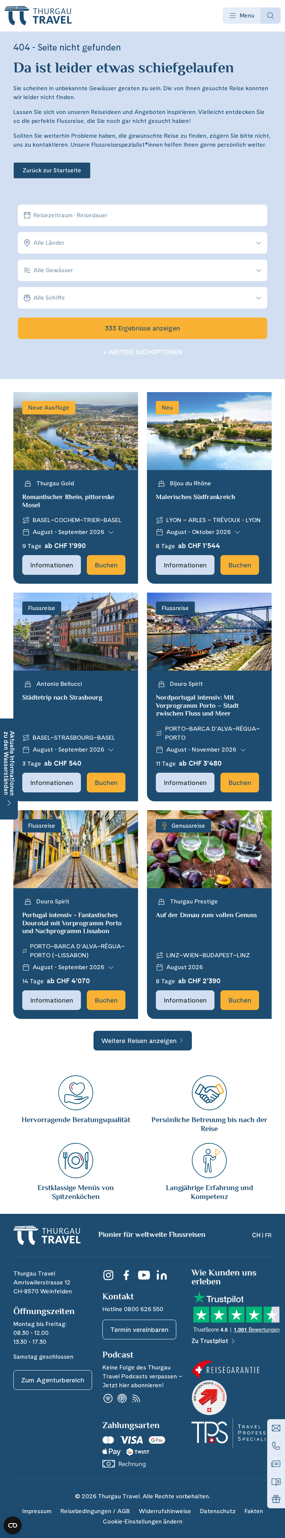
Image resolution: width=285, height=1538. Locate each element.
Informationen (51, 565)
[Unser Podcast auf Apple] (122, 1398)
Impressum (37, 1511)
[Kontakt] (276, 1428)
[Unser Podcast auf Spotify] (108, 1398)
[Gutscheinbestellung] (276, 1499)
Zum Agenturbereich (52, 1380)
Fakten (254, 1511)
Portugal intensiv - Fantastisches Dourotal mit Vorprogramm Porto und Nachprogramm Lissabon (72, 923)
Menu (247, 15)
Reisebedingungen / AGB (95, 1511)
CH (256, 1235)
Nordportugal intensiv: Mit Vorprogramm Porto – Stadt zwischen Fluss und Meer (197, 706)
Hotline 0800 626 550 (132, 1309)
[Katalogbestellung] (276, 1481)
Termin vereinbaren (139, 1329)
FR (268, 1235)
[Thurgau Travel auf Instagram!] (108, 1275)
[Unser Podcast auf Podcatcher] (136, 1398)
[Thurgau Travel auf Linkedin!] (162, 1275)
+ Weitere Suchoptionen (143, 352)
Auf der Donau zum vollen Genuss (206, 915)
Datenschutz (218, 1511)
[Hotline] (276, 1446)
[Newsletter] (276, 1464)
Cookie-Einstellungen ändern (143, 1521)
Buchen (106, 565)
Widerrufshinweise (165, 1511)
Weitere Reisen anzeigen (139, 1041)
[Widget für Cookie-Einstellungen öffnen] (13, 1525)
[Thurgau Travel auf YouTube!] (144, 1275)
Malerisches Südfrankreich (195, 497)
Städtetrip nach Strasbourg (62, 698)
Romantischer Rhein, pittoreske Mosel (68, 501)
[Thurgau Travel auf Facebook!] (126, 1275)
